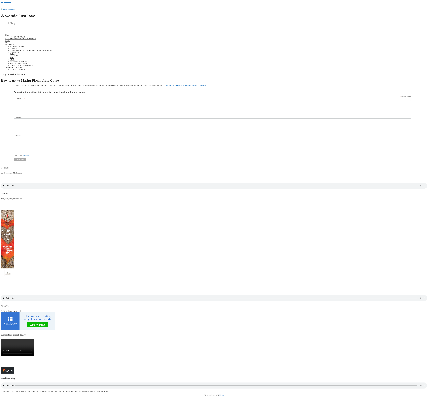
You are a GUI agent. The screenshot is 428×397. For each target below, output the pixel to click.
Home (7, 41)
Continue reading (185, 85)
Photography (9, 44)
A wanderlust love (18, 15)
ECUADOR (14, 56)
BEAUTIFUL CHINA (17, 69)
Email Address (19, 99)
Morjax (221, 395)
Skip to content (6, 2)
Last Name (17, 135)
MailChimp (26, 155)
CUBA (12, 54)
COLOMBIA (14, 52)
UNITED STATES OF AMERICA (21, 65)
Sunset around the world (18, 63)
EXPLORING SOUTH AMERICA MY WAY (20, 39)
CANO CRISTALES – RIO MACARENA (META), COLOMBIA (32, 50)
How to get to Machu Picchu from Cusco (30, 80)
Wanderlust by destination (14, 67)
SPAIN (12, 60)
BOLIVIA (13, 48)
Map (6, 43)
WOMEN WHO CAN (17, 37)
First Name (18, 117)
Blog (7, 35)
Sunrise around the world (18, 61)
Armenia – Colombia (17, 46)
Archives (4, 311)
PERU (12, 58)
